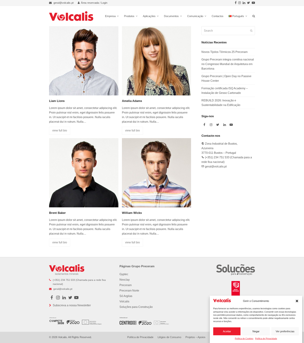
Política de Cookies (244, 338)
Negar (255, 331)
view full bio (59, 130)
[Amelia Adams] (156, 60)
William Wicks (132, 213)
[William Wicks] (156, 172)
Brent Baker (57, 213)
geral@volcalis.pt (63, 2)
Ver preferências (285, 331)
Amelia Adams (132, 101)
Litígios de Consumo (169, 337)
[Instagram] (239, 3)
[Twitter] (248, 3)
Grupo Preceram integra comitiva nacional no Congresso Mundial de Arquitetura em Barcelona (227, 64)
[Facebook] (235, 3)
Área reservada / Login (94, 2)
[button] (297, 301)
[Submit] (251, 31)
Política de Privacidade (266, 338)
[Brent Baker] (83, 172)
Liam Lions (57, 101)
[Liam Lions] (83, 60)
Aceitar (227, 331)
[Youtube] (253, 3)
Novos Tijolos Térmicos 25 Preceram (224, 51)
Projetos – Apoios (195, 337)
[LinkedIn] (244, 3)
